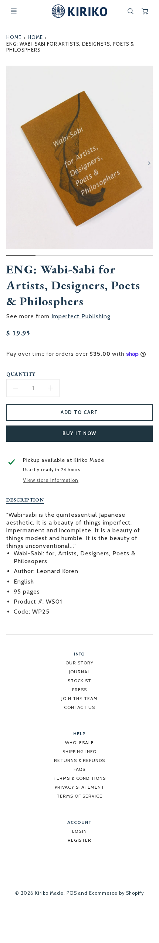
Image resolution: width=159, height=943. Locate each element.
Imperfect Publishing (81, 316)
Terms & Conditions (79, 778)
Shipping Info (79, 751)
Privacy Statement (79, 787)
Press (79, 689)
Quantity (20, 374)
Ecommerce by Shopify (116, 893)
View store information (50, 480)
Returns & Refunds (79, 760)
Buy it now (79, 433)
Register (80, 840)
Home (13, 37)
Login (79, 831)
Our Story (79, 663)
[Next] (149, 163)
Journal (79, 671)
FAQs (80, 769)
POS (72, 893)
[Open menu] (13, 11)
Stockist (80, 680)
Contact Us (79, 707)
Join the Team (79, 698)
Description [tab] (25, 500)
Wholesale (79, 742)
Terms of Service (79, 796)
